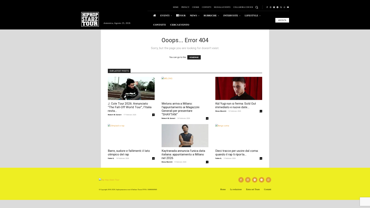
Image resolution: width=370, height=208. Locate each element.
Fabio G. (111, 158)
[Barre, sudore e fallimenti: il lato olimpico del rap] (131, 135)
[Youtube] (288, 7)
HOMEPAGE (194, 57)
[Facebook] (267, 7)
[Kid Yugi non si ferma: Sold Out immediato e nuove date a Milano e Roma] (238, 88)
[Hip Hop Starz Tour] (90, 19)
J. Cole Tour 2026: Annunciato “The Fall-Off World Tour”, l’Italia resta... (129, 107)
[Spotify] (274, 7)
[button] (256, 7)
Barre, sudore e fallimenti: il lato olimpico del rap (129, 152)
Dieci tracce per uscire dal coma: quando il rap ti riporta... (236, 152)
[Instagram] (270, 7)
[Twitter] (281, 7)
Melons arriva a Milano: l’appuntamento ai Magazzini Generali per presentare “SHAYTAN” (180, 109)
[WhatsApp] (284, 7)
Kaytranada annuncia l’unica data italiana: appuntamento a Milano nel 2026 (183, 154)
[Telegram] (277, 7)
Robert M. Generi (114, 115)
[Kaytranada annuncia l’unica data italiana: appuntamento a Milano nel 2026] (185, 135)
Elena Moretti (220, 111)
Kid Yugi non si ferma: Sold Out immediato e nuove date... (235, 105)
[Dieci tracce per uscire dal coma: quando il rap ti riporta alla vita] (238, 135)
